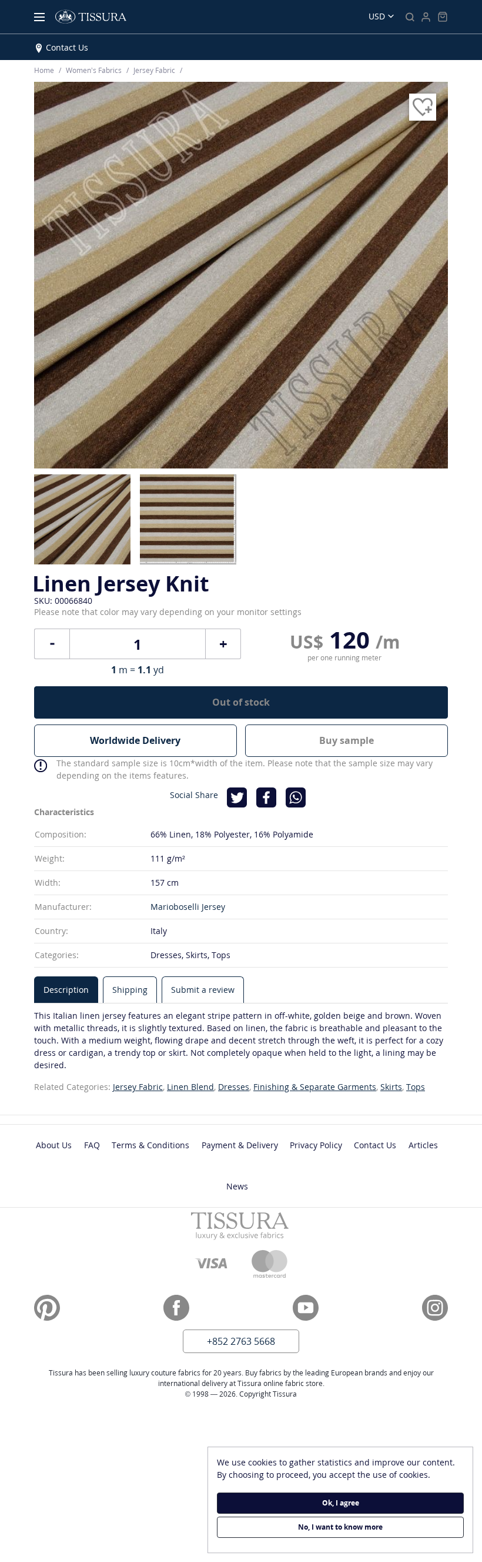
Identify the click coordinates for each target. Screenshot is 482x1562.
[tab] (66, 989)
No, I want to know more (340, 1527)
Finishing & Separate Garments (314, 1086)
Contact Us (67, 47)
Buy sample (346, 740)
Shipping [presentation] (130, 989)
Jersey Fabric (138, 1086)
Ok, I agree (340, 1503)
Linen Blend (190, 1086)
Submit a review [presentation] (203, 989)
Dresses (233, 1086)
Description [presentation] (66, 989)
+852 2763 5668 (241, 1341)
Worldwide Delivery (135, 740)
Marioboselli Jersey (187, 906)
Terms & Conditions (150, 1145)
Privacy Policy (316, 1145)
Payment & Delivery (240, 1145)
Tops (415, 1086)
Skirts (391, 1086)
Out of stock (241, 702)
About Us (54, 1145)
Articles (423, 1145)
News (237, 1186)
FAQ (92, 1145)
